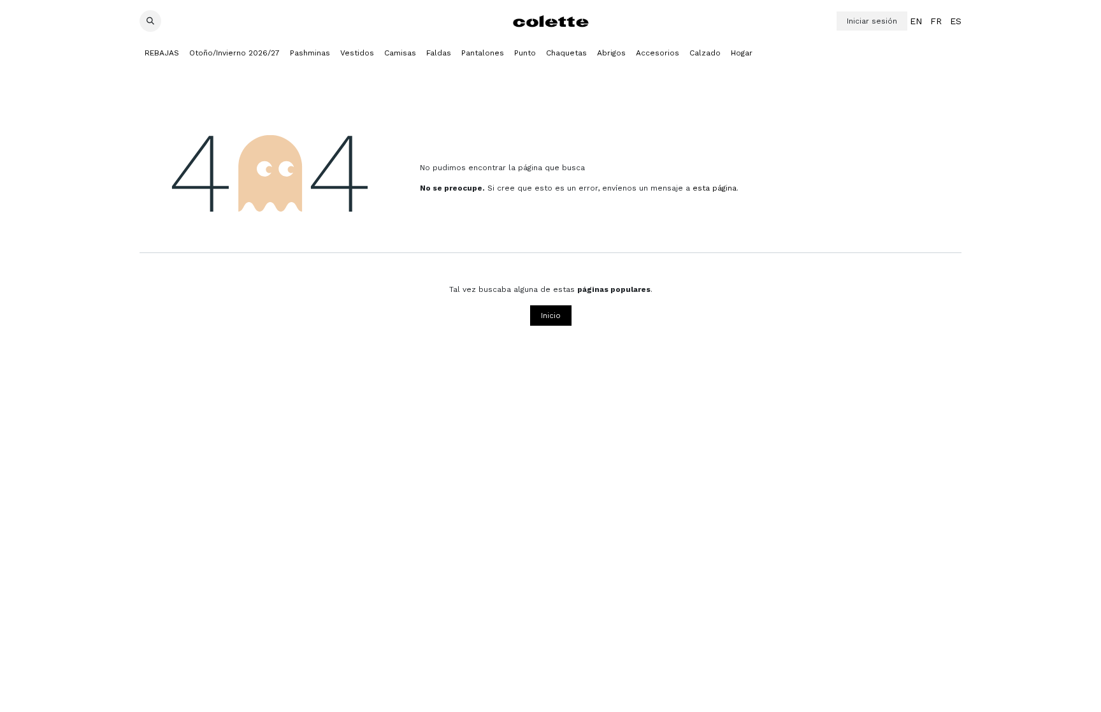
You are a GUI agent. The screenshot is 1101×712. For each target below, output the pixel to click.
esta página (715, 188)
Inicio (551, 315)
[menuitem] (916, 21)
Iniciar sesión (872, 21)
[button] (150, 21)
